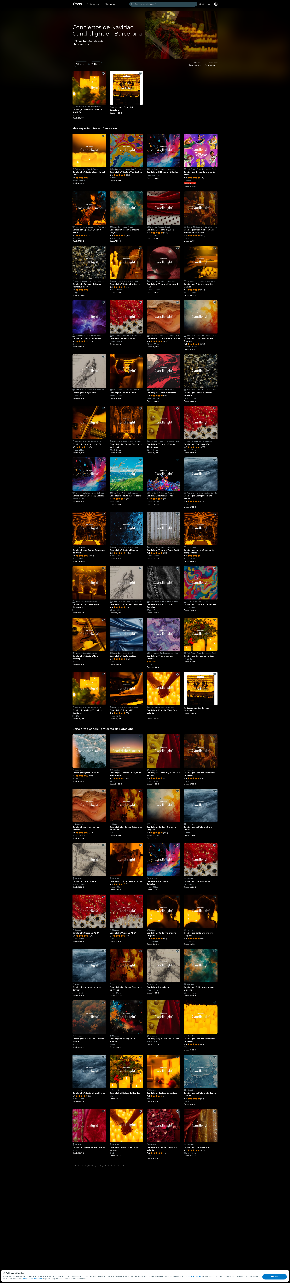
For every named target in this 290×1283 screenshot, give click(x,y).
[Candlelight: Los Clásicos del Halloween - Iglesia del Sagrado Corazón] (89, 582)
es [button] (203, 4)
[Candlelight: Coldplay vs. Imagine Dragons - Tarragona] (201, 965)
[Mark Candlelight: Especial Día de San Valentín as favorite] (177, 674)
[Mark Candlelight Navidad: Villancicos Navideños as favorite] (103, 73)
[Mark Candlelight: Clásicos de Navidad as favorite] (214, 619)
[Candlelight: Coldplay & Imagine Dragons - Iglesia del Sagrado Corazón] (126, 208)
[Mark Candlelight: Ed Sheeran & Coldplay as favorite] (177, 136)
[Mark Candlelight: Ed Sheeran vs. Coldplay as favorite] (177, 845)
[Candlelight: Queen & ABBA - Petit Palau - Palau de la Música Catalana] (126, 317)
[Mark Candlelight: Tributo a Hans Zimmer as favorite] (177, 302)
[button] (81, 64)
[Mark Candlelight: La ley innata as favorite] (103, 356)
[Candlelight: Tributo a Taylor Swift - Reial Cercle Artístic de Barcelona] (163, 528)
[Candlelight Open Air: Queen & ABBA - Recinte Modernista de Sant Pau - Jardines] (89, 208)
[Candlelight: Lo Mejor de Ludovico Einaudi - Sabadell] (201, 1071)
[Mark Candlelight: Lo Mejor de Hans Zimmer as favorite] (214, 459)
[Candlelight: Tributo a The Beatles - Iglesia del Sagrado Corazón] (201, 582)
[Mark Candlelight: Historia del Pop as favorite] (177, 459)
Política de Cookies (193, 1276)
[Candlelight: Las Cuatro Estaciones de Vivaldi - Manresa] (126, 805)
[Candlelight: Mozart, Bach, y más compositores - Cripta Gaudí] (201, 528)
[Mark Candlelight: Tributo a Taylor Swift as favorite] (177, 514)
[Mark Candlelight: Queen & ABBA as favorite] (140, 302)
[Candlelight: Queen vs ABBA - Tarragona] (201, 859)
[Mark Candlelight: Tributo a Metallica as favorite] (177, 356)
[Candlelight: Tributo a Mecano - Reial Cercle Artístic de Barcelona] (126, 528)
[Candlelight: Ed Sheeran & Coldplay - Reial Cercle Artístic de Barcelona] (163, 150)
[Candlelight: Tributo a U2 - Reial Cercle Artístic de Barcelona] (126, 688)
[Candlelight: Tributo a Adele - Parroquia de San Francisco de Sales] (126, 371)
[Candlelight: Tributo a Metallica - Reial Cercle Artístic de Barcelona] (163, 371)
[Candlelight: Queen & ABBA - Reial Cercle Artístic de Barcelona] (201, 422)
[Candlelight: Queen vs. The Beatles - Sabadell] (89, 1125)
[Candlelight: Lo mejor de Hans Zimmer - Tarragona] (89, 965)
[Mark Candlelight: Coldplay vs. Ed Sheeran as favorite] (140, 1002)
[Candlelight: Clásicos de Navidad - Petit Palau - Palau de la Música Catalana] (201, 634)
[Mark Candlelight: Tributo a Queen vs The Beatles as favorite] (177, 408)
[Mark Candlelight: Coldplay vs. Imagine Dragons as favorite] (214, 951)
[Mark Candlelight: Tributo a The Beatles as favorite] (140, 136)
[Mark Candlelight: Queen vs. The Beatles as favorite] (103, 1111)
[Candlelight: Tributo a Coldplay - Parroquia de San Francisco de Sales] (89, 317)
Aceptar (274, 1277)
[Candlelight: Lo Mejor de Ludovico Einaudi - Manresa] (89, 1017)
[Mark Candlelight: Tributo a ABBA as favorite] (140, 619)
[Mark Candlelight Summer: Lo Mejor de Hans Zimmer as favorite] (140, 736)
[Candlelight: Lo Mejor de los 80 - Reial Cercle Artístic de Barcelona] (89, 422)
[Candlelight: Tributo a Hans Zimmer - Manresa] (89, 1071)
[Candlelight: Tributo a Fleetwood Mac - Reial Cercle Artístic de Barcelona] (163, 262)
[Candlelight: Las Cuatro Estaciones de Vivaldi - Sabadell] (201, 1017)
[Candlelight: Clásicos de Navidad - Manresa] (163, 1071)
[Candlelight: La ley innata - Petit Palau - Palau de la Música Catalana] (89, 371)
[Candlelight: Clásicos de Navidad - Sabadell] (126, 1071)
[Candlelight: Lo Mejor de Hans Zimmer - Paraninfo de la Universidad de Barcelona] (201, 474)
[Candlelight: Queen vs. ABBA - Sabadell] (89, 911)
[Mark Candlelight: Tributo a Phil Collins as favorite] (140, 248)
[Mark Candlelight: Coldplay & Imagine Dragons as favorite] (140, 193)
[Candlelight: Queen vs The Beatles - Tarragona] (163, 1017)
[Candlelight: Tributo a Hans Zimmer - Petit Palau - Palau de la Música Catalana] (163, 317)
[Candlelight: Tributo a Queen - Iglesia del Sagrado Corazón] (163, 208)
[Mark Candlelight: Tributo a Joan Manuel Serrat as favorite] (103, 136)
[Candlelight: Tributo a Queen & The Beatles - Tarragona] (163, 751)
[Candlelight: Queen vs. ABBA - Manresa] (126, 911)
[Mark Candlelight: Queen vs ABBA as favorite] (214, 845)
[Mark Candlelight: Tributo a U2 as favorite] (140, 674)
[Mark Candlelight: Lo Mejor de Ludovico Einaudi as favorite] (103, 1002)
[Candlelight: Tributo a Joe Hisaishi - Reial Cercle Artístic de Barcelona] (126, 474)
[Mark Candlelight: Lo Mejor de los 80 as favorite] (103, 408)
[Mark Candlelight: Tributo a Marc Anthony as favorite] (103, 619)
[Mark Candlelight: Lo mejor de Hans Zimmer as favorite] (103, 951)
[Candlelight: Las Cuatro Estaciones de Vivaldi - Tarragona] (201, 751)
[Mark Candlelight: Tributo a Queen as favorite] (177, 193)
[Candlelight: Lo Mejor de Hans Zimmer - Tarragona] (89, 805)
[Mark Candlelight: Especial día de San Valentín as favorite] (140, 1111)
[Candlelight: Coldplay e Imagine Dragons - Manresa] (201, 911)
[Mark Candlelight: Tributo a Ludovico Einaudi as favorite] (214, 248)
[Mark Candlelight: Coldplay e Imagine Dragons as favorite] (177, 896)
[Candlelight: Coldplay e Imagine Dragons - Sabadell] (163, 911)
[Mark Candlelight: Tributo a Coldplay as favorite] (103, 302)
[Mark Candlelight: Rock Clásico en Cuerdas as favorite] (177, 568)
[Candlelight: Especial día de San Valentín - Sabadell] (126, 1125)
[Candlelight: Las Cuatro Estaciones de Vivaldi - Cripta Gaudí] (89, 528)
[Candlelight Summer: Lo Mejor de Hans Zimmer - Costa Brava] (126, 751)
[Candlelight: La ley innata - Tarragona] (163, 965)
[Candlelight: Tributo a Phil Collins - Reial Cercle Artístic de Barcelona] (126, 262)
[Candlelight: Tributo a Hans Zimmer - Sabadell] (126, 859)
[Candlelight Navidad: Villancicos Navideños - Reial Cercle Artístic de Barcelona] (89, 88)
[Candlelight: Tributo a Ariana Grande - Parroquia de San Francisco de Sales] (163, 634)
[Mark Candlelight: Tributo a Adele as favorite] (140, 356)
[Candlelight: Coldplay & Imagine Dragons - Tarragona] (163, 805)
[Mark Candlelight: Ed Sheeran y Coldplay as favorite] (103, 459)
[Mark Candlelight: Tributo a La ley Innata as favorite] (140, 568)
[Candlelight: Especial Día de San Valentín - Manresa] (163, 1125)
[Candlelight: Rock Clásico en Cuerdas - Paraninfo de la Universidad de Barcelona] (163, 582)
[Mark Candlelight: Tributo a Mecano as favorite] (140, 514)
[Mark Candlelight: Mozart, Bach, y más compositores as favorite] (214, 514)
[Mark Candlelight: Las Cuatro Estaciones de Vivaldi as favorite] (140, 408)
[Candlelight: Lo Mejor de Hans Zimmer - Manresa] (201, 805)
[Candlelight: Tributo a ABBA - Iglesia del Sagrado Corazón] (126, 634)
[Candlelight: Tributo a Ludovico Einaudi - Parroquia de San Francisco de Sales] (201, 262)
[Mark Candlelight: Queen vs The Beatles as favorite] (177, 1002)
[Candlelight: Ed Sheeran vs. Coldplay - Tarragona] (163, 859)
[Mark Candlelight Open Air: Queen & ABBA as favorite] (103, 193)
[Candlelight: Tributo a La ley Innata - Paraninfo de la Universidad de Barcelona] (126, 582)
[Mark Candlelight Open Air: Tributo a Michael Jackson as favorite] (103, 248)
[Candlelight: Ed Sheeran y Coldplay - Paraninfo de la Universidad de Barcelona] (89, 474)
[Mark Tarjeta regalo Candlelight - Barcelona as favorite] (140, 73)
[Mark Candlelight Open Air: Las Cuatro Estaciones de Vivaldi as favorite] (214, 193)
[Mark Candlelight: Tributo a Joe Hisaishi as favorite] (140, 459)
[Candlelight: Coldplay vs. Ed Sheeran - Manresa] (126, 1017)
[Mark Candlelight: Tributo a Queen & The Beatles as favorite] (177, 736)
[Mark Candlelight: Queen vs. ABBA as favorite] (103, 736)
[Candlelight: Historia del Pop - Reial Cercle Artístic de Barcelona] (163, 474)
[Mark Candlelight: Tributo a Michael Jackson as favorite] (214, 356)
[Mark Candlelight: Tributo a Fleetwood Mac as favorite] (177, 248)
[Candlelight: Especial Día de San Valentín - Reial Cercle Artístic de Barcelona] (163, 688)
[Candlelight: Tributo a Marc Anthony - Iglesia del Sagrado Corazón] (89, 634)
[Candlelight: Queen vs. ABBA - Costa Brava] (89, 751)
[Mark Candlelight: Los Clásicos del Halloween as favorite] (103, 568)
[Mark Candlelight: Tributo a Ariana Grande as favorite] (177, 619)
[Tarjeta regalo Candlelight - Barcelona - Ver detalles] (126, 88)
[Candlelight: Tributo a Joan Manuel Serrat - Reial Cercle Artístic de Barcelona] (89, 150)
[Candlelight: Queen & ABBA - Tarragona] (201, 1125)
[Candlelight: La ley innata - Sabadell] (89, 859)
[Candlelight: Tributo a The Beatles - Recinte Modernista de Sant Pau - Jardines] (126, 150)
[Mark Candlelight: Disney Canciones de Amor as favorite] (214, 136)
